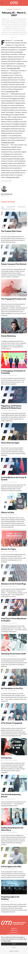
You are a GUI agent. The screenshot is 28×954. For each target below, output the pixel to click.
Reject (14, 947)
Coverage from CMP (13, 68)
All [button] (3, 206)
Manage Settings (14, 951)
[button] (2, 3)
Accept (14, 943)
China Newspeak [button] (10, 206)
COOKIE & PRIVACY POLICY (14, 934)
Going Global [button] (21, 206)
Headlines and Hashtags (14, 9)
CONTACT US (14, 930)
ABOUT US (14, 928)
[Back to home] (14, 3)
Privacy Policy (7, 941)
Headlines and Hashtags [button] (8, 209)
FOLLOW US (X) (14, 932)
